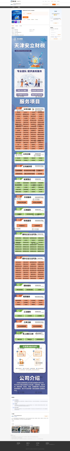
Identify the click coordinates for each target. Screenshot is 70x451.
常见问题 (18, 444)
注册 (58, 1)
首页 (43, 1)
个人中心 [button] (49, 1)
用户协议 (27, 444)
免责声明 (27, 445)
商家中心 (55, 1)
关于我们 (37, 444)
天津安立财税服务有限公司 (18, 415)
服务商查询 (37, 445)
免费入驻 (52, 1)
